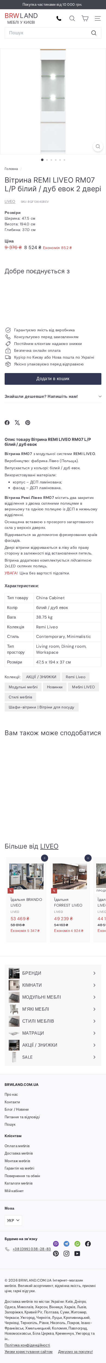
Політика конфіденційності (27, 1345)
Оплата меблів (17, 1146)
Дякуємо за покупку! (75, 1351)
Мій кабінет (14, 1191)
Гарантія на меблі (19, 1168)
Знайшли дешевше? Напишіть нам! (41, 396)
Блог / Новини (17, 1109)
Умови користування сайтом (29, 1351)
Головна (12, 169)
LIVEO (10, 201)
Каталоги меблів (19, 1183)
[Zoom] (98, 146)
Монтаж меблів (17, 1161)
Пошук (10, 1124)
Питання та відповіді (22, 1117)
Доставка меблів (19, 1153)
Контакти (12, 1102)
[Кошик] (85, 18)
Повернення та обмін (22, 1176)
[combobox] (53, 33)
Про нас (11, 1094)
